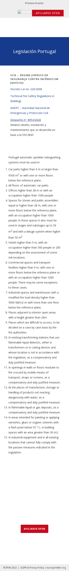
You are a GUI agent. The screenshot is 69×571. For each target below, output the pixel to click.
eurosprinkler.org (56, 567)
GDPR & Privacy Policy (32, 567)
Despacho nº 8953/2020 (25, 120)
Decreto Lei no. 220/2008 (26, 89)
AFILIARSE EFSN (48, 13)
